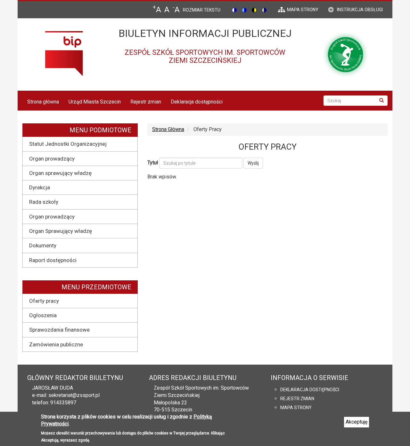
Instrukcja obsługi (360, 9)
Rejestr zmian (145, 102)
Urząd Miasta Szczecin (95, 102)
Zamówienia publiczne (56, 344)
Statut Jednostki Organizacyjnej (68, 144)
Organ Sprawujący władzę (60, 231)
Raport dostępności (53, 260)
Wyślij (253, 163)
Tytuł (152, 163)
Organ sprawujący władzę (60, 173)
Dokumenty (42, 245)
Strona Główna (168, 129)
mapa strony (302, 9)
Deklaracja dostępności (197, 102)
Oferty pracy (44, 301)
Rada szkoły (43, 202)
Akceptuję (356, 422)
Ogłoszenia (43, 315)
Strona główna (43, 102)
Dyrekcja (39, 187)
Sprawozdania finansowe (59, 329)
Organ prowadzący (52, 158)
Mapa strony (296, 407)
